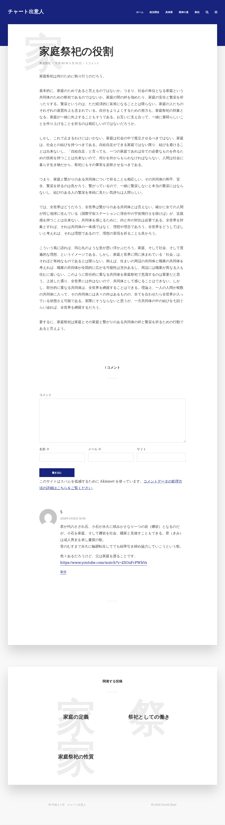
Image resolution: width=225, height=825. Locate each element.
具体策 (169, 12)
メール (94, 449)
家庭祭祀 (45, 63)
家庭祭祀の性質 (76, 757)
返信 (63, 572)
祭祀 (197, 12)
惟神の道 (184, 12)
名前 (44, 449)
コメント (45, 394)
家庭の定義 (76, 717)
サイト (141, 449)
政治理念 (154, 12)
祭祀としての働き (149, 717)
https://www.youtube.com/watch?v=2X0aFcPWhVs (103, 563)
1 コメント (92, 63)
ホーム (139, 12)
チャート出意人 (26, 12)
